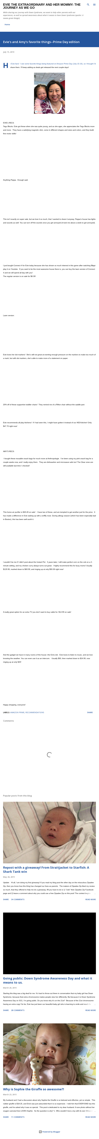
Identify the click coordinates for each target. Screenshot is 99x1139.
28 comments (17, 1010)
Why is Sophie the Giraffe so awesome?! (33, 1089)
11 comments (17, 1117)
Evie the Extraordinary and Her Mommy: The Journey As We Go (42, 6)
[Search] (88, 4)
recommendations (34, 712)
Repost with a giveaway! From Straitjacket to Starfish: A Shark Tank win (46, 869)
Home (7, 24)
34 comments (17, 899)
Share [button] (90, 712)
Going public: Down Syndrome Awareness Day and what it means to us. (47, 980)
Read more (90, 899)
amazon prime (17, 712)
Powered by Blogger (51, 1132)
